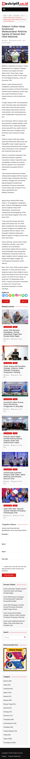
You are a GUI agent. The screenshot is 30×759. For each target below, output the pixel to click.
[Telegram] (26, 295)
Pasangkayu (7, 719)
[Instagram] (16, 295)
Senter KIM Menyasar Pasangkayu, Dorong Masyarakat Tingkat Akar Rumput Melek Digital (14, 599)
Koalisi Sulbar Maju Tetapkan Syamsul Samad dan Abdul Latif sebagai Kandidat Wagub (15, 591)
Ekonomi (6, 681)
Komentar (5, 534)
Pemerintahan (7, 42)
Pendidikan (7, 727)
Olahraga (6, 712)
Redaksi (5, 40)
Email (4, 551)
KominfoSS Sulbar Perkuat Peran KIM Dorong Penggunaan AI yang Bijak (13, 404)
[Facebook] (3, 295)
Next (23, 301)
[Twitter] (6, 295)
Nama (4, 544)
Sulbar (15, 327)
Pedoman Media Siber (14, 756)
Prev (7, 301)
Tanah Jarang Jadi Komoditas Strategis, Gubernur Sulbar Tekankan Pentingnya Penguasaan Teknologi (14, 615)
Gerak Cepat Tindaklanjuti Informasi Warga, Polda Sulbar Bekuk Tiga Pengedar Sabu (14, 623)
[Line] (23, 295)
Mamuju (6, 700)
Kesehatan (7, 688)
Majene (6, 692)
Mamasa (6, 696)
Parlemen (6, 715)
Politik (5, 735)
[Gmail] (19, 295)
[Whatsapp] (13, 295)
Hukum (6, 685)
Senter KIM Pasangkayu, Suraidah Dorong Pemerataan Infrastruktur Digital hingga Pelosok (14, 607)
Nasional (6, 708)
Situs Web (5, 559)
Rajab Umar (8, 515)
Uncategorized (8, 742)
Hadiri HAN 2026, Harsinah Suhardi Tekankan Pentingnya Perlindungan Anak (15, 511)
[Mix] (9, 295)
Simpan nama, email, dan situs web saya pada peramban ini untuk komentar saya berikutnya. (14, 568)
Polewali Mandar (9, 731)
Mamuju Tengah (8, 704)
